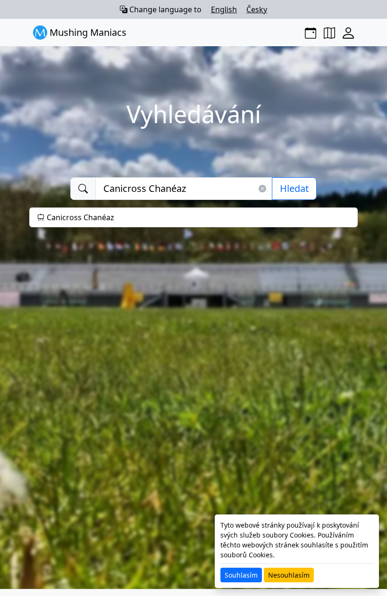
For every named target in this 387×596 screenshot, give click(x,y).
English (224, 9)
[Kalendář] (310, 32)
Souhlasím (241, 575)
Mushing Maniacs (86, 32)
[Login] (348, 32)
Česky (256, 9)
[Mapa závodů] (329, 32)
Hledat (294, 188)
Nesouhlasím (289, 575)
